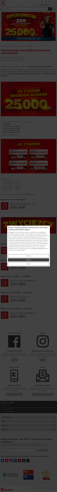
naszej (11, 232)
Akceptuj (28, 260)
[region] (28, 246)
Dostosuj (28, 255)
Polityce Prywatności (38, 248)
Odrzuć (29, 264)
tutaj (23, 250)
